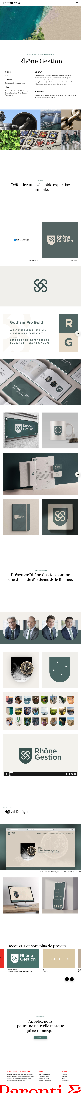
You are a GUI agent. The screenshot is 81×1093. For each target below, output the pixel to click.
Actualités (64, 1074)
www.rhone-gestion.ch (72, 872)
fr (72, 3)
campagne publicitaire (19, 1080)
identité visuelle (23, 1078)
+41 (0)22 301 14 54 (44, 1078)
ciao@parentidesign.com (45, 1080)
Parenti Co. (11, 3)
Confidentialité (65, 1080)
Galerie (63, 1078)
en (69, 3)
